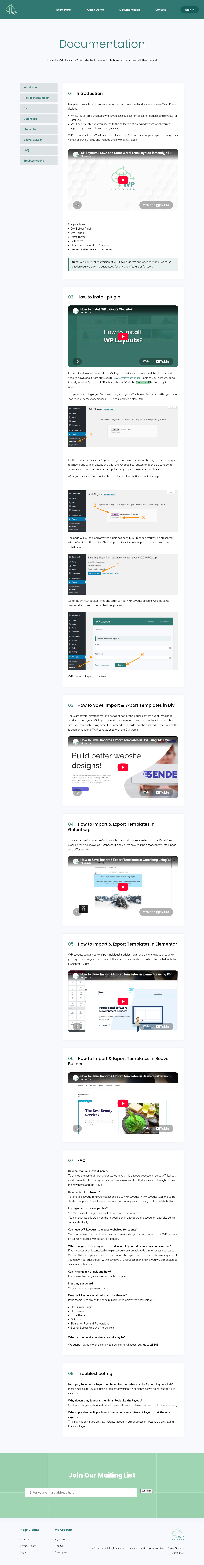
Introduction (31, 87)
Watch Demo (95, 10)
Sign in (189, 10)
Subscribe (146, 1490)
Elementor (30, 129)
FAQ (26, 150)
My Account (61, 1539)
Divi (26, 108)
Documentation (129, 10)
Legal (23, 1552)
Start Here (63, 10)
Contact (160, 10)
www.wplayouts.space (127, 378)
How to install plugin (36, 98)
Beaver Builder (33, 140)
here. (105, 1288)
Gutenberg (30, 119)
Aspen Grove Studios (172, 1548)
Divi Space (149, 1548)
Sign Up (59, 1546)
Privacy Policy (28, 1546)
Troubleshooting (34, 161)
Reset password (64, 1552)
